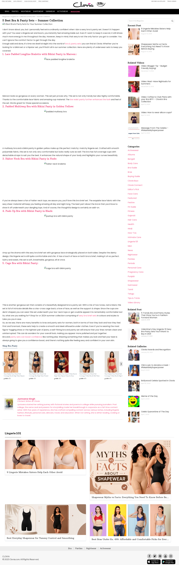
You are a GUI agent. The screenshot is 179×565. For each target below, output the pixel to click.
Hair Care (132, 219)
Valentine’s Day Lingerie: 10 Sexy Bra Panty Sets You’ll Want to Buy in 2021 (156, 331)
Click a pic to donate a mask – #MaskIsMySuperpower (155, 366)
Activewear (133, 150)
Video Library (134, 302)
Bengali (131, 159)
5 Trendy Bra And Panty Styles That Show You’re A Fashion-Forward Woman (155, 315)
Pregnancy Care (135, 272)
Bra (69, 548)
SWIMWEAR (50, 11)
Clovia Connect (135, 185)
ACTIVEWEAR (62, 11)
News (130, 250)
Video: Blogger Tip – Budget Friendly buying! (154, 67)
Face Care (133, 193)
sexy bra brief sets (88, 315)
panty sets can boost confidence (26, 336)
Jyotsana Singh (26, 398)
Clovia (37, 401)
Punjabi (131, 276)
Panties (131, 259)
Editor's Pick (133, 189)
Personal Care (134, 267)
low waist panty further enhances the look (89, 99)
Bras (130, 172)
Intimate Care (134, 237)
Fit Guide (132, 206)
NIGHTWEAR (26, 11)
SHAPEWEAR (38, 11)
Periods (131, 263)
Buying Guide (134, 176)
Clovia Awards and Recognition (156, 349)
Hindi (130, 228)
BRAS (7, 11)
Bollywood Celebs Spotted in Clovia (158, 380)
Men (130, 246)
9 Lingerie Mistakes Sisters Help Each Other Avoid (156, 29)
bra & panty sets (73, 43)
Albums (131, 154)
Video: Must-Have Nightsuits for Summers (156, 82)
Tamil (130, 289)
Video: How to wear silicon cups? (156, 112)
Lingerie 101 (14, 16)
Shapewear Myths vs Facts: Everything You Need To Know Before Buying (155, 46)
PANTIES (15, 11)
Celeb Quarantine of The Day (155, 411)
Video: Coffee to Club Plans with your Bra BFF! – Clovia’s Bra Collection (156, 99)
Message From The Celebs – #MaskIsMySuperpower (154, 129)
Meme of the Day (149, 396)
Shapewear (133, 280)
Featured (132, 198)
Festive (131, 202)
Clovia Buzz (133, 180)
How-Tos (132, 232)
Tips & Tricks (134, 298)
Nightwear (133, 254)
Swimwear (133, 285)
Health (131, 224)
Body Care (133, 163)
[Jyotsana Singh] (9, 409)
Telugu (131, 293)
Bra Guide (132, 167)
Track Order (171, 1)
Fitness (131, 211)
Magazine (5, 16)
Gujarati (131, 215)
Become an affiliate (158, 1)
